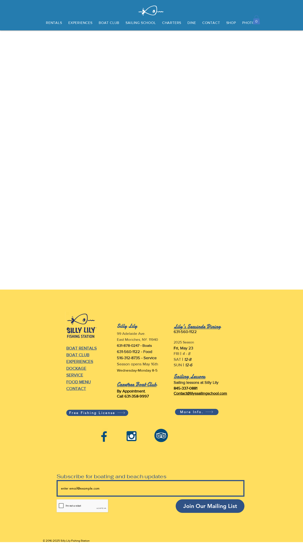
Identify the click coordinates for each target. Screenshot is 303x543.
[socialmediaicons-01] (161, 435)
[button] (256, 19)
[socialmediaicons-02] (132, 435)
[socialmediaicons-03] (104, 435)
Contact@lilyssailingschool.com (200, 393)
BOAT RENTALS (81, 348)
